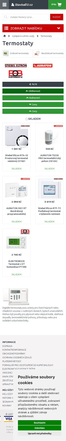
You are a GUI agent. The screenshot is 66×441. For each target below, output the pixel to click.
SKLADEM (34, 118)
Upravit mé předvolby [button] (39, 433)
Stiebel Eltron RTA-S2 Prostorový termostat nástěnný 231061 (16, 158)
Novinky (6, 405)
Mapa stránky (10, 376)
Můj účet (7, 394)
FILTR (34, 84)
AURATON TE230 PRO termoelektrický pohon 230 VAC (49, 158)
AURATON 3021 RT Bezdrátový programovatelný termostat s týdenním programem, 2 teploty (16, 214)
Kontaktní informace (14, 350)
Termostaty (46, 36)
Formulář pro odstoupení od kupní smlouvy (27, 365)
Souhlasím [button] (39, 422)
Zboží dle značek (12, 380)
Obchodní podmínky (13, 353)
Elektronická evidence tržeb (18, 369)
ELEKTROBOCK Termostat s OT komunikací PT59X (16, 264)
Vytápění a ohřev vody (23, 36)
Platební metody (11, 361)
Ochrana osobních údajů (17, 357)
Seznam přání (9, 401)
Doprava (7, 346)
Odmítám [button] (40, 428)
